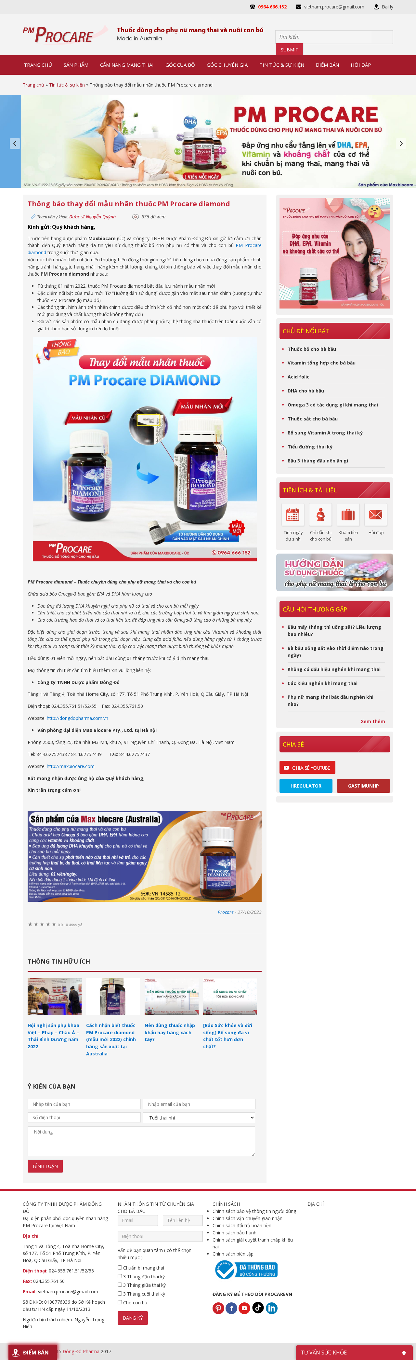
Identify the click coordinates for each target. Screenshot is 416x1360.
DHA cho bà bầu (306, 391)
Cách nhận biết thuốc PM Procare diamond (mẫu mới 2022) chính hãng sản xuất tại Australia (111, 1039)
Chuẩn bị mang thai (143, 1268)
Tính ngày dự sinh (293, 535)
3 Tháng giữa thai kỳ (144, 1285)
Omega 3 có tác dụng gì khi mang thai (333, 405)
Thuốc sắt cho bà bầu (313, 419)
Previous (14, 143)
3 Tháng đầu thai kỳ (143, 1276)
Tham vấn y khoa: (76, 217)
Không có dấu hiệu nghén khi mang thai (334, 669)
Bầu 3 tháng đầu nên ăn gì (318, 461)
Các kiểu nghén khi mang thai (323, 683)
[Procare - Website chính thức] (66, 34)
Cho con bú (134, 1302)
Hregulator (306, 786)
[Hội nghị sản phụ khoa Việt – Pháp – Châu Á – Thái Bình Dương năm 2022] (55, 1018)
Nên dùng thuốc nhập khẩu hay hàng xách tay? (170, 1032)
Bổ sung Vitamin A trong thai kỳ (325, 433)
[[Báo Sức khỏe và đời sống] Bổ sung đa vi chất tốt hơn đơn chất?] (230, 1018)
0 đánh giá (70, 925)
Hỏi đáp (376, 532)
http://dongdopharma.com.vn (77, 718)
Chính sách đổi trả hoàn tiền (242, 1225)
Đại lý (387, 7)
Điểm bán (36, 1352)
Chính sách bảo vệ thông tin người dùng (254, 1211)
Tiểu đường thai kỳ (310, 447)
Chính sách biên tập (233, 1254)
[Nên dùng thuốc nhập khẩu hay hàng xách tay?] (172, 1018)
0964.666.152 (272, 7)
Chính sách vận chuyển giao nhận (247, 1218)
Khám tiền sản (348, 535)
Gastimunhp (363, 786)
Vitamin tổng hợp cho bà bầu (322, 363)
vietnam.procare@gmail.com (334, 7)
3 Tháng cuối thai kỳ (143, 1294)
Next (401, 143)
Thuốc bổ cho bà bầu (312, 349)
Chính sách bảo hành (234, 1232)
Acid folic (298, 377)
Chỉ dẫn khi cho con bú (321, 535)
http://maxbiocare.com (71, 766)
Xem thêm (373, 721)
